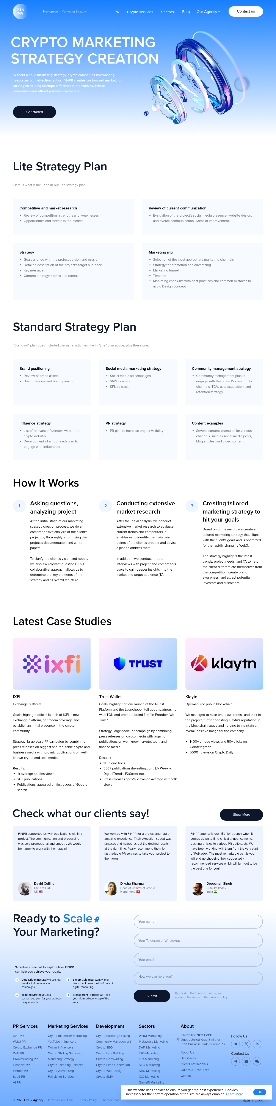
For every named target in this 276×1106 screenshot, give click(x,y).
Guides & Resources (195, 1070)
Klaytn (191, 696)
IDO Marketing (149, 1053)
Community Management (113, 1042)
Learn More (234, 1094)
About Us (187, 1052)
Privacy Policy (88, 1100)
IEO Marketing (149, 1059)
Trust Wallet (110, 696)
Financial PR (21, 1065)
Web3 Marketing (150, 1036)
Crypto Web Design (109, 1071)
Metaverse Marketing (153, 1042)
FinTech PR (20, 1071)
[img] (246, 1061)
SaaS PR (19, 1077)
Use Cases (188, 1058)
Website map (110, 1100)
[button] (246, 11)
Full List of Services (61, 1077)
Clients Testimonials (194, 1064)
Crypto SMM (104, 1077)
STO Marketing (149, 1065)
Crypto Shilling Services (64, 1053)
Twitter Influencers (60, 1047)
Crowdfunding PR (25, 1059)
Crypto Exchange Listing (113, 1036)
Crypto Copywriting (109, 1059)
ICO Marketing (149, 1077)
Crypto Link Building (110, 1053)
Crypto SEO (104, 1047)
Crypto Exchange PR (27, 1047)
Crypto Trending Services (65, 1065)
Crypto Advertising (61, 1071)
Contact (186, 1076)
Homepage (50, 11)
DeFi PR (18, 1053)
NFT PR (18, 1036)
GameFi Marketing (152, 1082)
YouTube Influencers (62, 1042)
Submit (152, 996)
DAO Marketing (149, 1071)
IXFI (16, 696)
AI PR (17, 1082)
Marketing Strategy (61, 1059)
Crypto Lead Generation (113, 1065)
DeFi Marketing (149, 1047)
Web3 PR (19, 1042)
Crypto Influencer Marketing (67, 1036)
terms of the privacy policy (209, 997)
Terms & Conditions (61, 1100)
